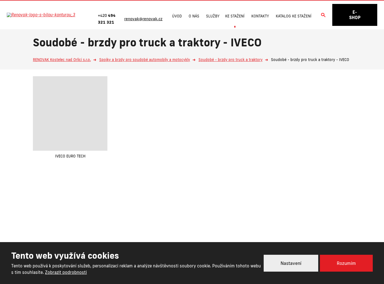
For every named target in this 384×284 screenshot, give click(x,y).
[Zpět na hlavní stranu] (47, 15)
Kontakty (260, 16)
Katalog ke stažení (293, 16)
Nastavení (291, 263)
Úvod (177, 16)
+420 (169, 227)
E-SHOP (354, 15)
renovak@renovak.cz (221, 227)
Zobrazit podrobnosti (66, 272)
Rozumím (346, 263)
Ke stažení (235, 16)
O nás (194, 16)
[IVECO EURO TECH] (70, 113)
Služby (213, 16)
